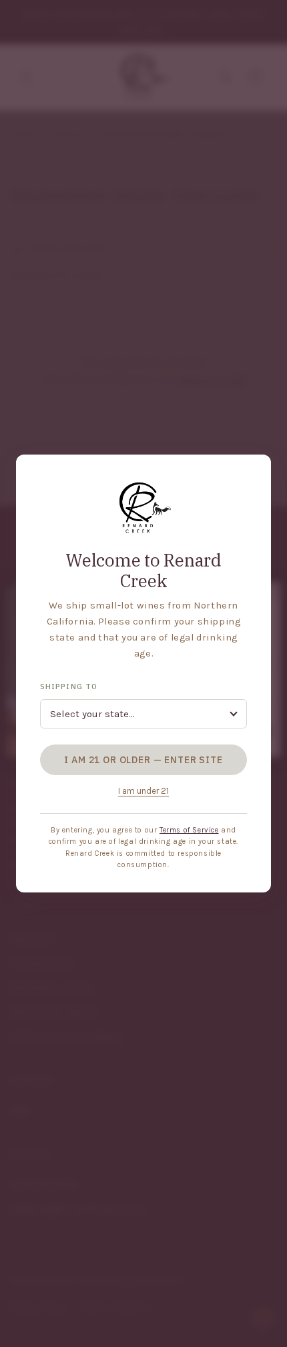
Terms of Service (189, 830)
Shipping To (68, 686)
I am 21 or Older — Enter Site (143, 760)
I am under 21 (143, 791)
